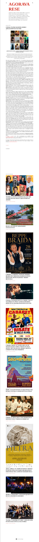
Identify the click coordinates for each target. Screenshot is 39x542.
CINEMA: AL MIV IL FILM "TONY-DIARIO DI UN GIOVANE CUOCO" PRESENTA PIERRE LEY (19, 418)
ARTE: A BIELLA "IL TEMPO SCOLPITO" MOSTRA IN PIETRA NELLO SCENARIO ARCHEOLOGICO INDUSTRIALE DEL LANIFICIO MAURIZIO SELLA (19, 470)
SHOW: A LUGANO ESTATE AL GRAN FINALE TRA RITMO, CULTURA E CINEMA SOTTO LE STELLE (19, 390)
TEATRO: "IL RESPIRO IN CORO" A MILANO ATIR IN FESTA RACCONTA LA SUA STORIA (19, 520)
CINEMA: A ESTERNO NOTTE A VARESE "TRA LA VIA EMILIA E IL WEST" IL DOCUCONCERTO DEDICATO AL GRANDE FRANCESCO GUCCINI (19, 302)
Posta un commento (12, 201)
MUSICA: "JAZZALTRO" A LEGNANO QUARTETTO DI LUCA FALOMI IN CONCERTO (19, 495)
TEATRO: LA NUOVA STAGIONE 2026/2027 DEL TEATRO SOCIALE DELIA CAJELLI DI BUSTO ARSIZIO (18, 198)
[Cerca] (32, 3)
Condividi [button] (7, 145)
